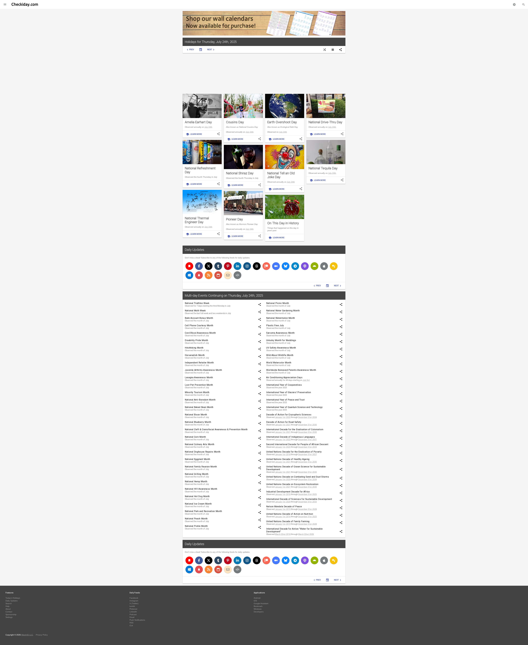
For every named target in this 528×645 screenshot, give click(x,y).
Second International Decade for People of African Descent (297, 444)
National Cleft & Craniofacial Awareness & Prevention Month (216, 429)
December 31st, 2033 (307, 502)
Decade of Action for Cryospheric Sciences (288, 414)
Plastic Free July (275, 325)
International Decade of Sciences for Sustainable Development (299, 499)
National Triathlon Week (197, 303)
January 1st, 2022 (283, 439)
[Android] (314, 266)
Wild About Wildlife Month (279, 355)
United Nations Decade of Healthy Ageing (288, 459)
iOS (255, 601)
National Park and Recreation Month (203, 511)
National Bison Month (196, 414)
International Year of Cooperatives (284, 385)
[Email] (228, 275)
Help (7, 606)
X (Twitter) (134, 603)
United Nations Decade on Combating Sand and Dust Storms (297, 476)
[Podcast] (305, 266)
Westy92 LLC (27, 635)
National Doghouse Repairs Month (202, 451)
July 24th (208, 127)
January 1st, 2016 (283, 494)
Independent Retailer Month (199, 362)
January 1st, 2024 (283, 502)
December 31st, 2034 (307, 417)
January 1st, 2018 (283, 454)
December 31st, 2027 (307, 454)
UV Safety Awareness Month (281, 347)
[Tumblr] (218, 266)
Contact (9, 612)
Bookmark (258, 606)
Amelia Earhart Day (198, 122)
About (8, 609)
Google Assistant (261, 603)
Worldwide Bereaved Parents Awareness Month (291, 370)
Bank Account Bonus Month (199, 318)
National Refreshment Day (200, 170)
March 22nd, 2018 (283, 534)
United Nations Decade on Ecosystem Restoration (292, 484)
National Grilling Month (196, 474)
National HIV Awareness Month (201, 489)
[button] (5, 4)
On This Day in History (283, 223)
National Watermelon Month (280, 318)
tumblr (132, 606)
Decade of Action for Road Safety (283, 422)
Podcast (133, 614)
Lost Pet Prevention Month (199, 385)
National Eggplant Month (197, 459)
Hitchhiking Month (194, 347)
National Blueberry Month (198, 422)
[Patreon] (266, 266)
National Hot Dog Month (197, 496)
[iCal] (218, 275)
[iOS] (324, 266)
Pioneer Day (234, 219)
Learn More (194, 134)
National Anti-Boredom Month (200, 399)
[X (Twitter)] (208, 266)
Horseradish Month (195, 355)
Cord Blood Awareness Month (200, 333)
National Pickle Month (196, 526)
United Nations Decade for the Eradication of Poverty (294, 451)
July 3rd (306, 380)
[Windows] (189, 275)
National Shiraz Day (239, 173)
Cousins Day (235, 122)
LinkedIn (133, 612)
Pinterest (133, 609)
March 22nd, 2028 (306, 534)
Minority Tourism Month (197, 392)
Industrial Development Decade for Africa (288, 491)
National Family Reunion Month (201, 466)
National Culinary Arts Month (199, 444)
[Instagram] (247, 266)
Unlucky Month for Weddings (281, 340)
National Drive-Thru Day (325, 122)
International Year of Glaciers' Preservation (288, 392)
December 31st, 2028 (307, 509)
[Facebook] (199, 266)
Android (257, 598)
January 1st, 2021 (283, 425)
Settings (9, 617)
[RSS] (208, 275)
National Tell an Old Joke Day (281, 175)
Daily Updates (194, 250)
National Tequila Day (323, 168)
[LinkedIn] (237, 266)
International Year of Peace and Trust (285, 399)
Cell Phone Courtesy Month (199, 325)
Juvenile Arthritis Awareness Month (203, 370)
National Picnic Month (277, 303)
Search (9, 603)
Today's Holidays (13, 598)
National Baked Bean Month (199, 407)
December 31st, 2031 (307, 439)
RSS (131, 623)
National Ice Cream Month (198, 503)
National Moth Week (195, 310)
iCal (131, 625)
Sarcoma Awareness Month (280, 333)
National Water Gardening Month (283, 310)
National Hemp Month (196, 481)
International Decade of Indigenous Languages (290, 437)
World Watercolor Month (278, 362)
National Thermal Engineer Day (197, 220)
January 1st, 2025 (283, 417)
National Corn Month (195, 437)
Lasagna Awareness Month (199, 377)
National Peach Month (196, 518)
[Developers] (237, 275)
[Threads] (257, 266)
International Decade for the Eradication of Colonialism (294, 429)
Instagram (134, 601)
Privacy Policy (42, 635)
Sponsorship (11, 614)
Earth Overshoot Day (282, 122)
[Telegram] (295, 266)
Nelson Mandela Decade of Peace (284, 506)
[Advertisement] (264, 73)
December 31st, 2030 (307, 425)
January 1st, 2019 (283, 509)
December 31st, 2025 (307, 494)
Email (132, 617)
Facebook (134, 598)
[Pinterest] (228, 266)
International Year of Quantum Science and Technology (294, 407)
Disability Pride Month (196, 340)
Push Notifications (137, 620)
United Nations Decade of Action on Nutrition (289, 514)
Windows (258, 609)
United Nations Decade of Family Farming (288, 521)
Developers (259, 612)
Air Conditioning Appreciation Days (284, 377)
